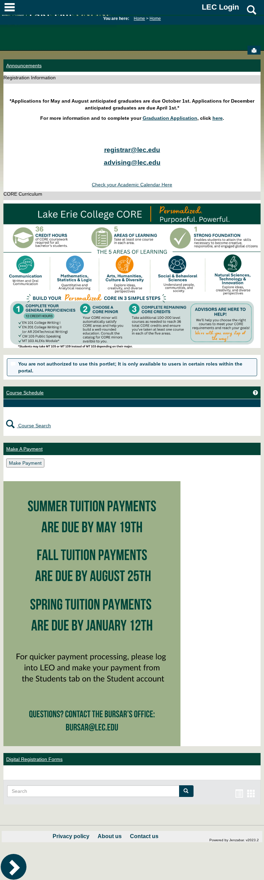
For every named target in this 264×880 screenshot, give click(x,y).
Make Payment (25, 463)
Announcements (24, 65)
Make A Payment (24, 449)
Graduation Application (170, 118)
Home (139, 18)
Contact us (144, 836)
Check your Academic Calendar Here (132, 184)
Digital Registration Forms (34, 759)
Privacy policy (71, 836)
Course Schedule (25, 392)
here (217, 118)
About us (110, 836)
